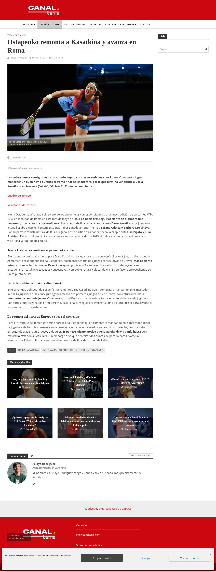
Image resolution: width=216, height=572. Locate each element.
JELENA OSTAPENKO (92, 350)
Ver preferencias (189, 558)
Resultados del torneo (21, 205)
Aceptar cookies (102, 558)
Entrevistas (78, 24)
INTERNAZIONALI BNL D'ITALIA (60, 350)
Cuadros (110, 24)
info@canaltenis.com (88, 534)
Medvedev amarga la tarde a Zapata (108, 509)
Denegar (146, 558)
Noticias (28, 24)
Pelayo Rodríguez (18, 57)
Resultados (127, 24)
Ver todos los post (140, 455)
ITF (65, 24)
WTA (57, 24)
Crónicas (45, 24)
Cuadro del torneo (19, 195)
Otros (143, 24)
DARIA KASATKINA (28, 350)
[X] (33, 484)
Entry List (95, 24)
